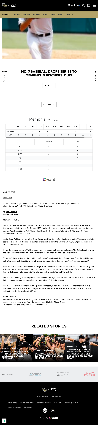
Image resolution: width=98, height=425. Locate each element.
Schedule (36, 14)
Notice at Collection (14, 407)
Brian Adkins (14, 239)
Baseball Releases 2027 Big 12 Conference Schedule (49, 356)
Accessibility (28, 407)
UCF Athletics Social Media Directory (36, 206)
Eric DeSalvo (11, 212)
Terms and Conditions (44, 403)
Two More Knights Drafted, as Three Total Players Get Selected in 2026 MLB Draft (80, 354)
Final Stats (7, 198)
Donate (61, 14)
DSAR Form (57, 403)
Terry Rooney (65, 258)
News (45, 14)
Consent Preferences (27, 403)
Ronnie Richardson (11, 272)
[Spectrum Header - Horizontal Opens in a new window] (74, 5)
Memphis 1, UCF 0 (11, 220)
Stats (53, 14)
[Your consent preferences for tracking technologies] (4, 421)
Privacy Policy (12, 403)
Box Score (47, 105)
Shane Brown (59, 302)
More (69, 14)
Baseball (5, 349)
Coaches (26, 14)
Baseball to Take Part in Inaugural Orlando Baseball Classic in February (15, 355)
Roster (17, 14)
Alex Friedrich (65, 277)
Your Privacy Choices (71, 403)
